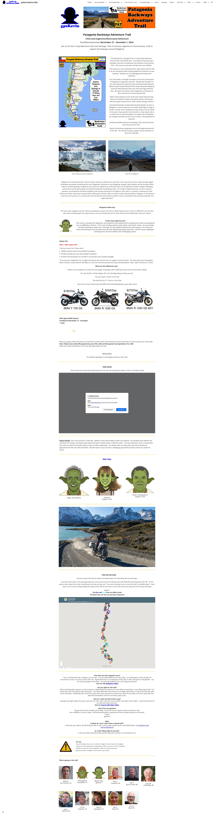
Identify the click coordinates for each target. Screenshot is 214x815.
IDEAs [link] (205, 2)
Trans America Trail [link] (130, 2)
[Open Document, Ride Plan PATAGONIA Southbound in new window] (152, 375)
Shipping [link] (164, 2)
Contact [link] (198, 2)
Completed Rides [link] (145, 2)
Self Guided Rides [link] (114, 2)
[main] (107, 42)
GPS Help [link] (180, 2)
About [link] (156, 2)
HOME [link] (90, 2)
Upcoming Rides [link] (99, 2)
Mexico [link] (172, 2)
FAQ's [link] (189, 2)
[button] (212, 2)
